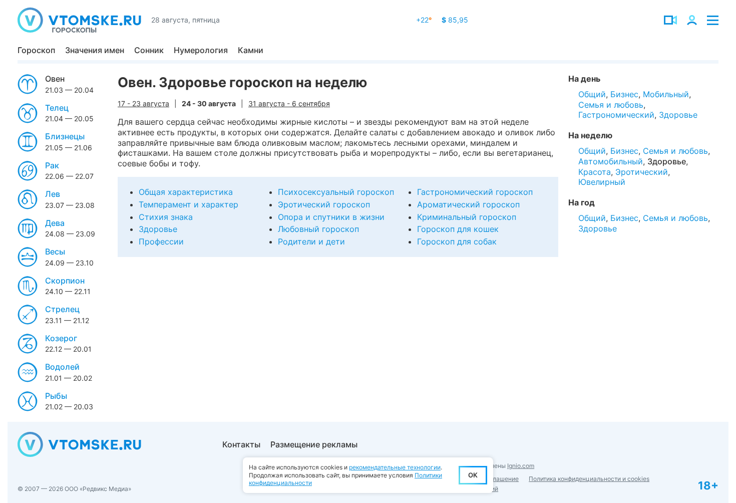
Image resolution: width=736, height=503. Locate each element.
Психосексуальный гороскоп (336, 192)
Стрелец (62, 309)
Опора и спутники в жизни (331, 217)
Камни (250, 50)
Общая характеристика (186, 192)
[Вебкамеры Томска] (670, 20)
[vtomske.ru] (79, 20)
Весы (55, 251)
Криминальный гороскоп (466, 217)
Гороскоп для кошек (458, 229)
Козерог (61, 338)
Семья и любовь (610, 105)
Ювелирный (601, 182)
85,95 (455, 20)
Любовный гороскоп (318, 229)
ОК (473, 475)
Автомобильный (610, 161)
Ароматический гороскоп (468, 204)
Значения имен (94, 50)
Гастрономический (616, 115)
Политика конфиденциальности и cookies (589, 478)
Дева (55, 223)
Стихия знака (166, 217)
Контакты (241, 444)
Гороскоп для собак (457, 241)
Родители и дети (311, 241)
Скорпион (65, 281)
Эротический (641, 172)
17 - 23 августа (143, 103)
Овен (55, 79)
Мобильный (666, 94)
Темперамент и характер (188, 204)
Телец (57, 108)
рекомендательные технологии (395, 467)
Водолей (62, 367)
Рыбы (56, 396)
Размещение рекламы (313, 444)
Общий (592, 94)
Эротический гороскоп (324, 204)
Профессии (161, 241)
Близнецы (65, 136)
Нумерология (201, 50)
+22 (424, 20)
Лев (52, 194)
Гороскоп (36, 50)
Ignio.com (520, 465)
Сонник (149, 50)
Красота (594, 172)
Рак (52, 165)
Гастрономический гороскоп (475, 192)
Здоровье (158, 229)
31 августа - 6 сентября (289, 103)
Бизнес (624, 94)
